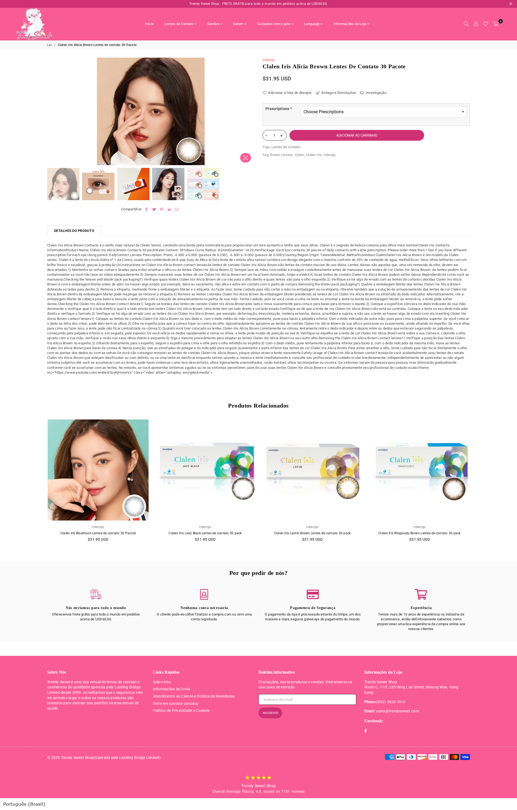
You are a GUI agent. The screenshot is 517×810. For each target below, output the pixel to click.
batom (238, 24)
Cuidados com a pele (273, 24)
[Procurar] (466, 24)
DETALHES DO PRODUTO (74, 231)
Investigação (375, 93)
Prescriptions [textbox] (279, 109)
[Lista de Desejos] (486, 24)
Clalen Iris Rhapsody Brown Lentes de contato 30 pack (419, 533)
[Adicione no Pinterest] (162, 209)
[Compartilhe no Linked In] (169, 209)
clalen (299, 155)
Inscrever (270, 713)
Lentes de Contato (179, 24)
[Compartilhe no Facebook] (147, 209)
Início (149, 24)
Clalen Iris (314, 155)
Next (249, 111)
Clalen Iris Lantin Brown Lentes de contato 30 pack (312, 533)
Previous (52, 111)
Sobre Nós (162, 682)
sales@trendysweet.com (397, 711)
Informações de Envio (171, 689)
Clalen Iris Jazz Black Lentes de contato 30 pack (205, 533)
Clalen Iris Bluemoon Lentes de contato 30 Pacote (98, 533)
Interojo (269, 60)
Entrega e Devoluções (338, 93)
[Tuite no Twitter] (154, 209)
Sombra (213, 24)
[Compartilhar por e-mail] (177, 209)
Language (312, 24)
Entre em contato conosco (175, 703)
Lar (49, 45)
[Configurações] (476, 24)
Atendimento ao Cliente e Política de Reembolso (194, 696)
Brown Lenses (281, 155)
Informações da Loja (350, 24)
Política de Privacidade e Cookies (181, 710)
